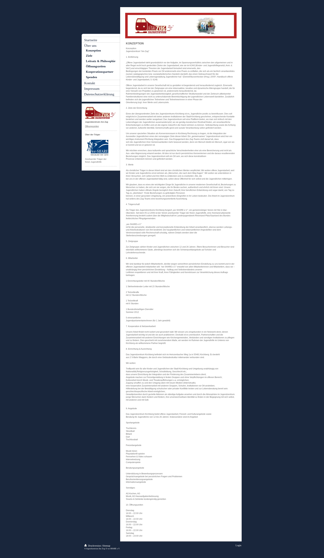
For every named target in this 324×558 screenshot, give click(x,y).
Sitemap (106, 546)
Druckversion (94, 546)
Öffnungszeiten (92, 126)
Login (238, 545)
